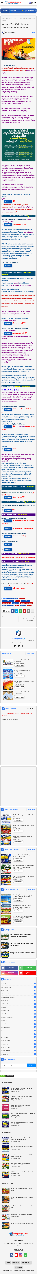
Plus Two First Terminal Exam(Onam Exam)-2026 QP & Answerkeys (23, 866)
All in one (19, 984)
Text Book (19, 1054)
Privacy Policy (26, 1263)
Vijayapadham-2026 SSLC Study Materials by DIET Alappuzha (22, 906)
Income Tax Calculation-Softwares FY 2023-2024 (24, 692)
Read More (20, 665)
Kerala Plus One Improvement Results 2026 (22, 1206)
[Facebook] (13, 611)
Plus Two (19, 1020)
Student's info (19, 1047)
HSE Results (18, 1004)
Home (3, 18)
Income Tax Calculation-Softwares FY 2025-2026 (24, 660)
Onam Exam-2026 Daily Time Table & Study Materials (23, 876)
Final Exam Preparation (19, 997)
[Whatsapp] (20, 611)
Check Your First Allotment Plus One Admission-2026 (21, 1215)
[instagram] (22, 646)
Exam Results (19, 994)
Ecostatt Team (25, 601)
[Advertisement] (18, 786)
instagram (11, 973)
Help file (18, 1007)
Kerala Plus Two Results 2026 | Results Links (22, 1198)
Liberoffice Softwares (8, 605)
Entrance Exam (19, 990)
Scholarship (19, 1034)
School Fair (19, 1037)
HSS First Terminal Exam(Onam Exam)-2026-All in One (22, 953)
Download (8, 201)
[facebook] (15, 646)
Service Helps (18, 1040)
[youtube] (19, 646)
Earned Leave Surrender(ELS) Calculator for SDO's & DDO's (22, 671)
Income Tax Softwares (26, 603)
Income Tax (16, 603)
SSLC (19, 1030)
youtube (28, 973)
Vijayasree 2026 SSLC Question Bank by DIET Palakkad (22, 1122)
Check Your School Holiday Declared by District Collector (21, 944)
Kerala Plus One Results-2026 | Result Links (23, 826)
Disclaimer (18, 1267)
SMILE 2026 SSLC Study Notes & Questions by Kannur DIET (23, 1114)
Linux (17, 605)
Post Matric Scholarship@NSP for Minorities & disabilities (20, 1164)
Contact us (15, 1263)
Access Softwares (12, 598)
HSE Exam (19, 1000)
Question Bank (19, 1024)
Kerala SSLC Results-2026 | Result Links (22, 1223)
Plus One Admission (19, 1017)
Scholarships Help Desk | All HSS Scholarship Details (20, 1105)
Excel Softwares (6, 603)
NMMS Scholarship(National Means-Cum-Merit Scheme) (23, 1172)
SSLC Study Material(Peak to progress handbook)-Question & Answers (24, 895)
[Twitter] (16, 611)
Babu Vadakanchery (7, 601)
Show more (30, 653)
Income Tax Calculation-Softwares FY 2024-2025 (24, 681)
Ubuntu (8, 18)
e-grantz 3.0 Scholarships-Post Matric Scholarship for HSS (21, 1097)
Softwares (23, 605)
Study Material (19, 1051)
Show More (31, 809)
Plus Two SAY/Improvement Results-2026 (23, 815)
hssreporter (17, 638)
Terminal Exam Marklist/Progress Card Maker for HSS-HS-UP (24, 855)
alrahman (21, 598)
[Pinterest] (24, 611)
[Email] (28, 611)
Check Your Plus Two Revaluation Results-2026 (22, 836)
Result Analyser (19, 1027)
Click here (8, 497)
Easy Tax (17, 601)
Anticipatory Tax (18, 987)
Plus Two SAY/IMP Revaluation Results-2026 (22, 1147)
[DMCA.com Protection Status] (7, 1077)
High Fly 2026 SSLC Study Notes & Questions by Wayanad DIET (22, 916)
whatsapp (29, 968)
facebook (11, 968)
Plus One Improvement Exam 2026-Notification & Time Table (21, 1138)
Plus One (19, 1014)
